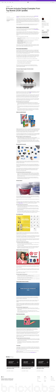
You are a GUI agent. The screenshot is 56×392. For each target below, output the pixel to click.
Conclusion (8, 21)
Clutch (43, 30)
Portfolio (3, 2)
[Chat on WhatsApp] (50, 2)
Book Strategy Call (45, 37)
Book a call (53, 2)
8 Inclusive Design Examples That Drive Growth (10, 20)
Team (7, 2)
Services (5, 2)
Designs (10, 2)
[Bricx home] (28, 2)
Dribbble (45, 380)
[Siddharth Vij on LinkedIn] (42, 26)
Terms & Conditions (53, 380)
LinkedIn (45, 381)
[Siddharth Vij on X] (43, 26)
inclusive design (36, 29)
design (30, 92)
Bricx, (17, 350)
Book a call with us (33, 352)
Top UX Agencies (39, 381)
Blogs (12, 2)
